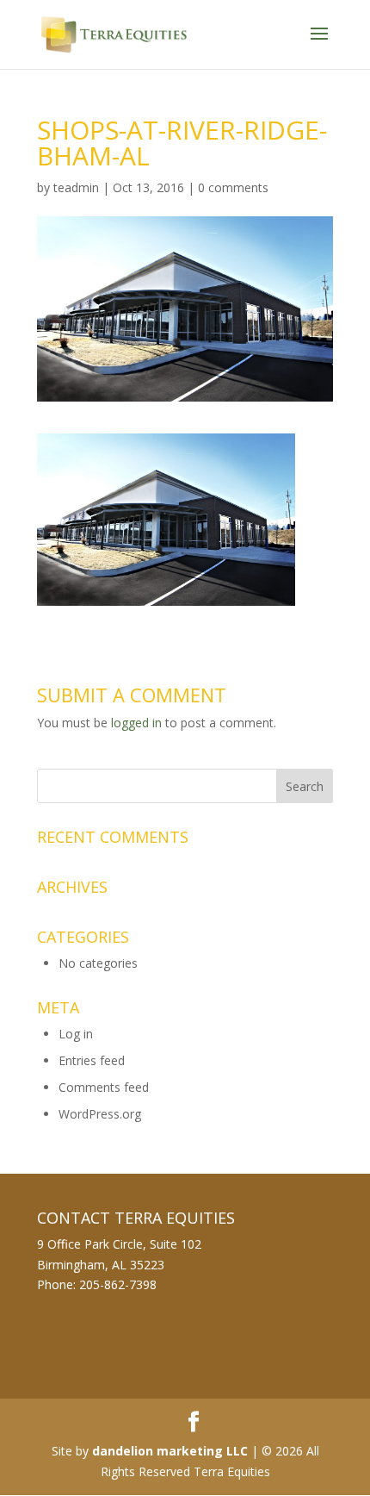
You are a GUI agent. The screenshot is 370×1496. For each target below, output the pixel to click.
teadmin (76, 187)
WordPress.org (100, 1114)
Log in (76, 1033)
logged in (136, 722)
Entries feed (92, 1060)
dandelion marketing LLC (170, 1451)
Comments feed (104, 1087)
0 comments (233, 187)
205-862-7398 (118, 1284)
